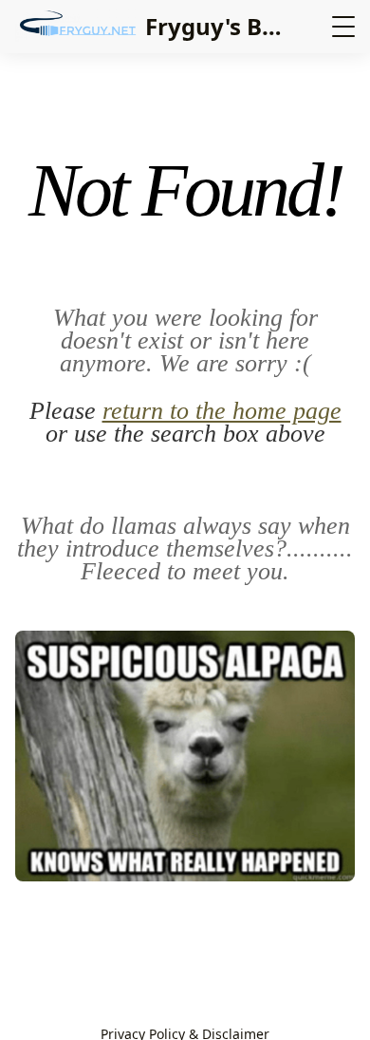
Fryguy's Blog (221, 26)
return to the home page (222, 411)
